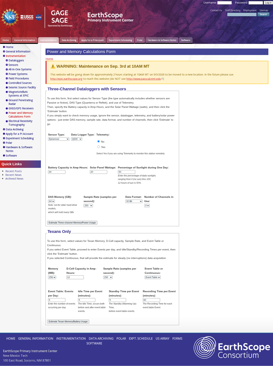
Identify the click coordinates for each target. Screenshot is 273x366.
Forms (177, 338)
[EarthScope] (232, 357)
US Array (162, 338)
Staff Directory (232, 10)
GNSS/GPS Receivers (21, 108)
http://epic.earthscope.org (66, 78)
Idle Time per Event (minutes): (90, 293)
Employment (249, 10)
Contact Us (216, 10)
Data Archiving (69, 40)
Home (6, 40)
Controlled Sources (20, 83)
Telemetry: (103, 134)
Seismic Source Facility (22, 87)
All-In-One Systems (20, 69)
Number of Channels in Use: (158, 199)
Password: (241, 2)
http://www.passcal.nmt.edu (143, 78)
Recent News (13, 175)
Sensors (13, 65)
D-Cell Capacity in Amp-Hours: (81, 270)
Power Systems (18, 74)
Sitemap (263, 10)
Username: (210, 2)
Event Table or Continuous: (154, 270)
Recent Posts (13, 171)
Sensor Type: (56, 134)
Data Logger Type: (83, 134)
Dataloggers (16, 60)
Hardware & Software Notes (162, 40)
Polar (140, 40)
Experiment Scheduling (120, 40)
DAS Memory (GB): (60, 196)
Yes (102, 147)
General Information (24, 40)
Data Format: (133, 196)
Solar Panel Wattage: (103, 167)
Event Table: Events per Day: (60, 293)
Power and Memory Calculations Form (21, 114)
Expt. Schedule (141, 338)
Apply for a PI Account (92, 40)
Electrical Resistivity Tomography (20, 122)
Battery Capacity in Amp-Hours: (68, 167)
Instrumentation (48, 40)
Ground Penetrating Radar (21, 102)
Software (185, 40)
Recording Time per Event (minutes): (159, 293)
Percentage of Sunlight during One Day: (143, 167)
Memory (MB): (53, 270)
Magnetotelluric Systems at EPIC (19, 93)
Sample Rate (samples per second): (100, 199)
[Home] (69, 28)
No (102, 141)
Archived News (14, 178)
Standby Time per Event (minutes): (124, 293)
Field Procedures (19, 78)
